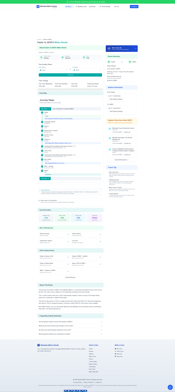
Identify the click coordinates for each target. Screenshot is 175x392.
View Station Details (116, 99)
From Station (42, 67)
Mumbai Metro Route (48, 6)
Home (91, 349)
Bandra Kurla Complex (51, 130)
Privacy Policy (77, 382)
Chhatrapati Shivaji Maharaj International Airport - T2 (59, 155)
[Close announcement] (137, 2)
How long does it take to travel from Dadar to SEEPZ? (55, 321)
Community (92, 366)
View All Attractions (121, 160)
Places (93, 6)
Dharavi (46, 126)
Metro (69, 6)
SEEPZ (46, 170)
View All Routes (70, 277)
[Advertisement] (87, 23)
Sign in (135, 6)
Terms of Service (88, 382)
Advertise (55, 7)
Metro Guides (93, 364)
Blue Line (119, 349)
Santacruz (47, 139)
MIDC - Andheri (48, 166)
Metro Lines (92, 356)
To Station (75, 67)
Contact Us (98, 382)
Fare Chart (92, 369)
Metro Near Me (93, 371)
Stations (91, 354)
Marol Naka (47, 159)
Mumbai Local (82, 6)
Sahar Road (47, 150)
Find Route (70, 75)
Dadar (46, 112)
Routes (39, 39)
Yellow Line (120, 351)
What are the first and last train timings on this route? (56, 326)
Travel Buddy (106, 6)
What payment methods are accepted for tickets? (54, 334)
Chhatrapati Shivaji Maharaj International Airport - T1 (59, 146)
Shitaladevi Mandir (49, 122)
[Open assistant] (170, 387)
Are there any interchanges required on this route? (55, 330)
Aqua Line (120, 356)
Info (117, 6)
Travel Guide (93, 361)
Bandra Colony (48, 135)
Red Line (119, 354)
